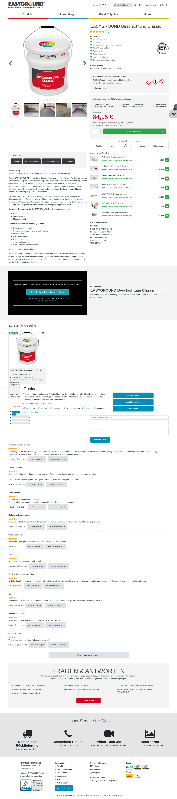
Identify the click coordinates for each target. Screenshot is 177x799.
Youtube (95, 766)
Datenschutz (61, 773)
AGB (58, 779)
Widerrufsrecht (62, 783)
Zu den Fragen (88, 700)
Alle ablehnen (133, 408)
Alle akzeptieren (133, 395)
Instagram (96, 773)
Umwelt (148, 14)
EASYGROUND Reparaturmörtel (115, 212)
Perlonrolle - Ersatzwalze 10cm (114, 175)
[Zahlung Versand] (27, 736)
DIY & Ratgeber (108, 14)
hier (99, 297)
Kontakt (59, 766)
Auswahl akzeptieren (133, 402)
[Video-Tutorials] (109, 736)
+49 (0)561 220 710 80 (104, 106)
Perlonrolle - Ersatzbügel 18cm (114, 166)
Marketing (57, 408)
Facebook (96, 769)
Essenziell (31, 408)
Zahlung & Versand (64, 769)
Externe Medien (73, 408)
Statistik (44, 408)
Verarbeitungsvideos (77, 254)
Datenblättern (44, 254)
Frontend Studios (117, 795)
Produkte (28, 14)
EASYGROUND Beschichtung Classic (26, 370)
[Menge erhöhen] (100, 130)
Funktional (101, 408)
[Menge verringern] (100, 133)
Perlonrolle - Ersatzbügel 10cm (114, 185)
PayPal (88, 408)
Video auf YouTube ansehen (47, 301)
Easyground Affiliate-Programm (103, 781)
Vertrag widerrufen (64, 788)
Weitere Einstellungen (31, 412)
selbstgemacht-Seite (49, 259)
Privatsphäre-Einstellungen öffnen (47, 292)
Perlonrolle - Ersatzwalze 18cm (114, 157)
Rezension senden (100, 440)
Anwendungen (68, 14)
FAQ (126, 676)
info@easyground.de (34, 776)
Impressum (61, 776)
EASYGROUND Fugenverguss (114, 194)
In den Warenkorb (134, 131)
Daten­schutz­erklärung (34, 403)
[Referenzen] (150, 736)
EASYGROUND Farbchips (112, 203)
